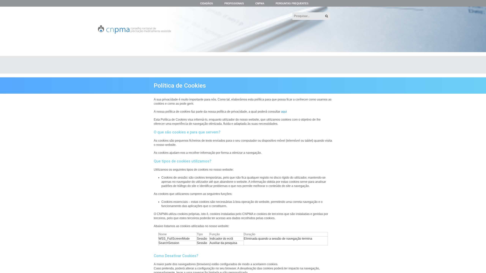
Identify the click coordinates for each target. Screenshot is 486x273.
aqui (284, 111)
